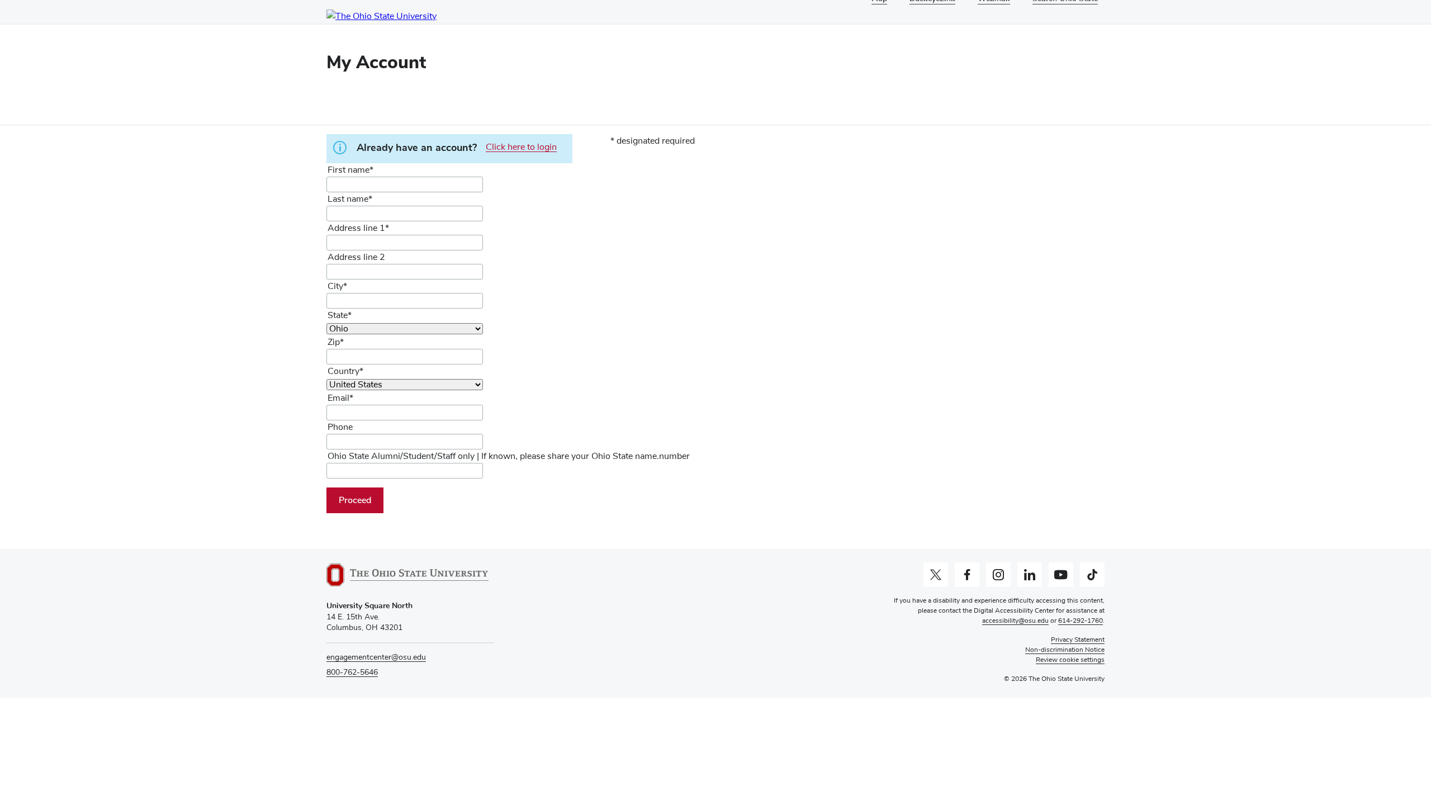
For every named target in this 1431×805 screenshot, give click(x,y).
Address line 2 (356, 257)
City (335, 286)
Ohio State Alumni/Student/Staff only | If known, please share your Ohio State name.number (509, 456)
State (338, 315)
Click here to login (521, 147)
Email (338, 398)
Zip (334, 342)
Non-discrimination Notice (1065, 650)
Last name (348, 199)
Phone (340, 427)
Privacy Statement (1078, 640)
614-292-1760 (1080, 621)
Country (343, 371)
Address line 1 (356, 228)
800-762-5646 (352, 672)
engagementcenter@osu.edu (376, 657)
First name (348, 169)
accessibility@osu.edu (1015, 621)
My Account (376, 62)
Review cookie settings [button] (1070, 660)
